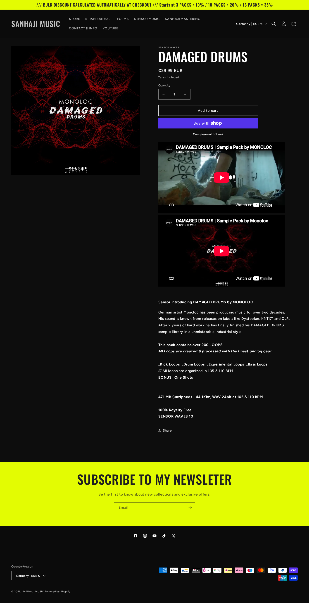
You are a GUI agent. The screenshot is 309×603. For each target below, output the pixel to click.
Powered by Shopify (57, 591)
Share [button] (167, 430)
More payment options (208, 134)
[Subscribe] (190, 507)
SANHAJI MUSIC (33, 591)
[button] (274, 24)
